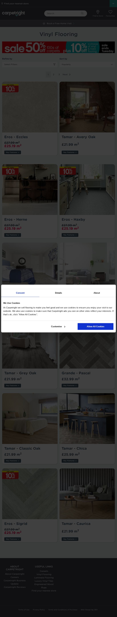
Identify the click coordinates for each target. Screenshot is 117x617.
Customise (56, 326)
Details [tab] (58, 293)
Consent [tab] (20, 293)
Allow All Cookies (95, 326)
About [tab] (97, 293)
